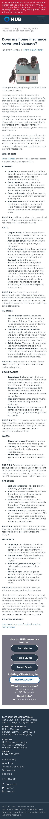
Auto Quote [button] (24, 648)
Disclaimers (8, 770)
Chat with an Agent (27, 699)
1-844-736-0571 (10, 754)
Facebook (11, 784)
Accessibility (9, 759)
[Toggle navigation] (41, 19)
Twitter (9, 788)
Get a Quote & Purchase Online (19, 719)
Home (6, 28)
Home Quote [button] (24, 657)
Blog (15, 28)
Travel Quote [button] (24, 667)
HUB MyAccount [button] (24, 680)
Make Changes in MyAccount (18, 722)
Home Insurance (33, 50)
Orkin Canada (8, 159)
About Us (7, 763)
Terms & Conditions (13, 766)
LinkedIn (10, 791)
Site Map (7, 774)
